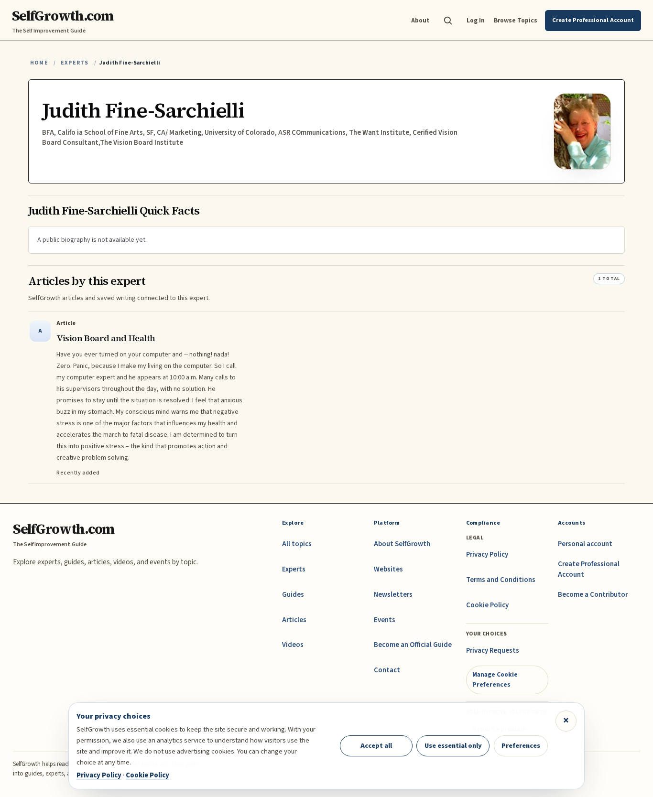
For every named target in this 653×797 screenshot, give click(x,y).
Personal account (585, 544)
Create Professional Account (589, 569)
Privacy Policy (487, 554)
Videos (293, 645)
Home (39, 63)
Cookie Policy (487, 605)
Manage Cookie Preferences (495, 679)
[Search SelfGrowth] (447, 20)
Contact (387, 670)
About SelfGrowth (402, 544)
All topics (297, 544)
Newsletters (393, 595)
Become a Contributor (593, 595)
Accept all (376, 746)
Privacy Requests (492, 651)
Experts (74, 63)
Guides (293, 595)
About (420, 20)
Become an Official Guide (413, 645)
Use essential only (453, 746)
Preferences (520, 746)
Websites (388, 569)
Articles (294, 620)
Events (384, 620)
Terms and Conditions (500, 580)
